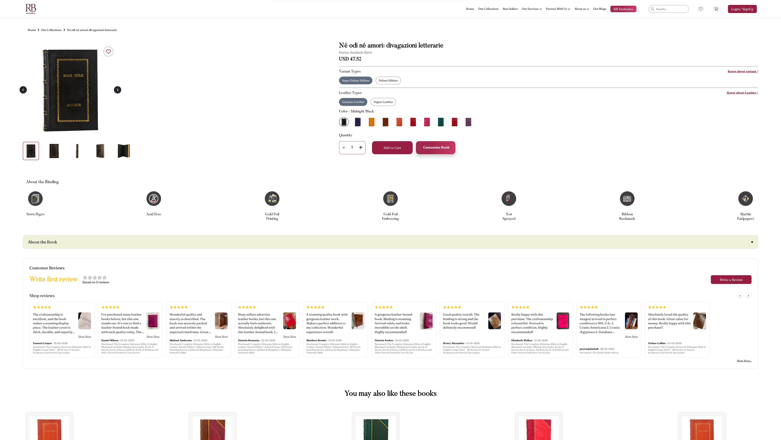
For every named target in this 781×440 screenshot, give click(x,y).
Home (470, 9)
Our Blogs (599, 9)
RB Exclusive (623, 9)
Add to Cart (392, 148)
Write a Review (731, 280)
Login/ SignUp (742, 9)
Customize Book (436, 147)
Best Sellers (510, 9)
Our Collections (488, 9)
